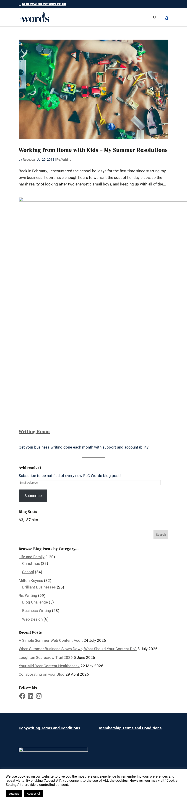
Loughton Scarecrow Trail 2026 (46, 657)
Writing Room (34, 431)
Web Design (32, 619)
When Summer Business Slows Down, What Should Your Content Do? (78, 649)
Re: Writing (63, 159)
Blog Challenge (35, 602)
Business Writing (36, 610)
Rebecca (29, 159)
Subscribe (33, 495)
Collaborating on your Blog (42, 674)
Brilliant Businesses (39, 587)
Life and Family (31, 557)
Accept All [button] (33, 793)
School (28, 572)
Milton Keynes (31, 580)
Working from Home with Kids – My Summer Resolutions (93, 150)
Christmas (31, 563)
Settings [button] (13, 793)
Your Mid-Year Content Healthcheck (49, 666)
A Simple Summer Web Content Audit (51, 640)
